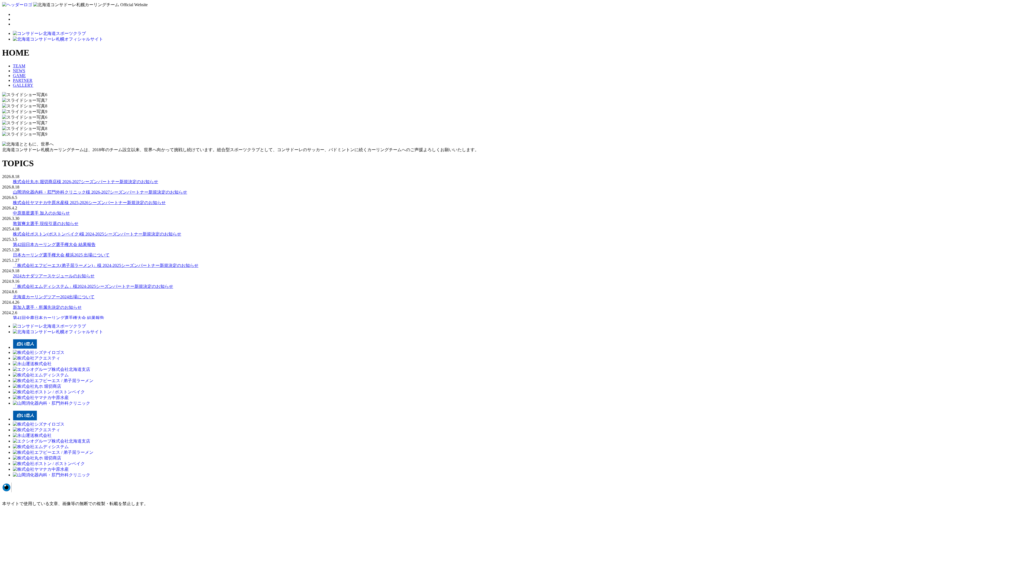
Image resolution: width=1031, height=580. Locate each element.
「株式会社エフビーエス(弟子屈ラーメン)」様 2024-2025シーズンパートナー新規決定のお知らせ (105, 265)
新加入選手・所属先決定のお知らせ (47, 307)
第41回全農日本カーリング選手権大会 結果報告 (58, 318)
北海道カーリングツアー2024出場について (54, 297)
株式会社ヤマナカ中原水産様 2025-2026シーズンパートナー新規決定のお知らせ (89, 202)
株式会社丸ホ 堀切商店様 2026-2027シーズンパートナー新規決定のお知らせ (85, 181)
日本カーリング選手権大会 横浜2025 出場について (61, 255)
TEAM (19, 66)
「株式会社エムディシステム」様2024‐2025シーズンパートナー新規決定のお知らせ (93, 286)
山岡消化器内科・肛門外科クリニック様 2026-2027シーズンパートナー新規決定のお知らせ (100, 192)
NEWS (19, 70)
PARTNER (22, 80)
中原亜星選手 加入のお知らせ (41, 213)
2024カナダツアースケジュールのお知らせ (54, 276)
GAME (19, 75)
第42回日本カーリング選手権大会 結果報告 (54, 244)
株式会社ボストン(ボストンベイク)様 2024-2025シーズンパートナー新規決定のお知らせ (97, 234)
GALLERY (23, 85)
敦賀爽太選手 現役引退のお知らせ (45, 223)
